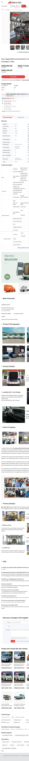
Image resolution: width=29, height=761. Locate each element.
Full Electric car (17, 722)
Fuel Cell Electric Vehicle (7, 735)
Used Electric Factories (16, 741)
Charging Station (17, 720)
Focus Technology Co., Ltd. (17, 755)
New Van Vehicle (20, 745)
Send (13, 641)
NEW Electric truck (5, 722)
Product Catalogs (20, 717)
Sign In (3, 111)
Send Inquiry (13, 76)
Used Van (12, 745)
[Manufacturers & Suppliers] (14, 2)
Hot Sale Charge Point (6, 720)
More (2, 750)
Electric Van (4, 745)
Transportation (8, 9)
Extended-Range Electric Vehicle (21, 735)
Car (12, 9)
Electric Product (5, 741)
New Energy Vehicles (18, 9)
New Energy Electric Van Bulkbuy (9, 748)
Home (2, 9)
